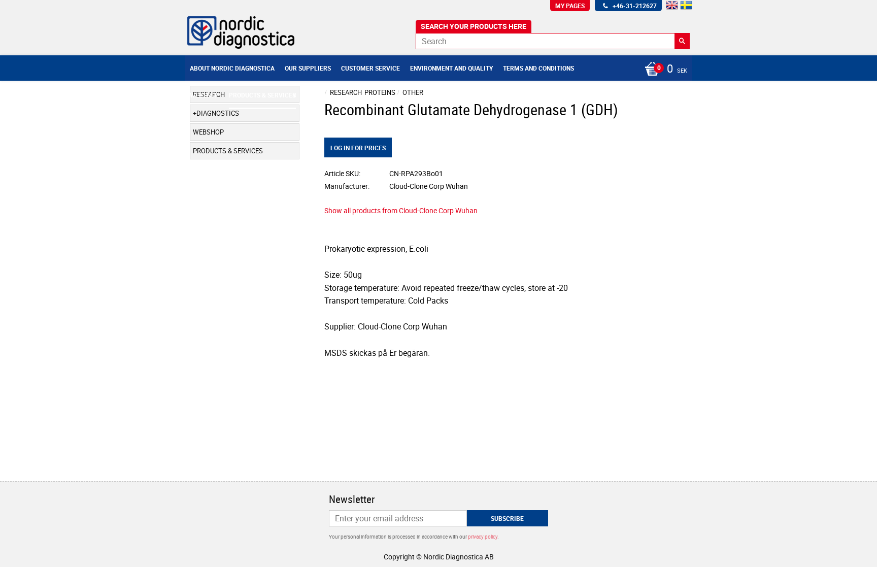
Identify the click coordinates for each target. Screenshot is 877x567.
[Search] (682, 41)
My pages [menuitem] (570, 6)
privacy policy (482, 536)
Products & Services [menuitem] (262, 95)
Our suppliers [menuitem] (308, 68)
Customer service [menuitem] (370, 68)
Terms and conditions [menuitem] (538, 68)
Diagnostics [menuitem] (217, 113)
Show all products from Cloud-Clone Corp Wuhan (401, 210)
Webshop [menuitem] (204, 95)
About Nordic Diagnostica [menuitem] (232, 68)
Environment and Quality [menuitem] (451, 68)
